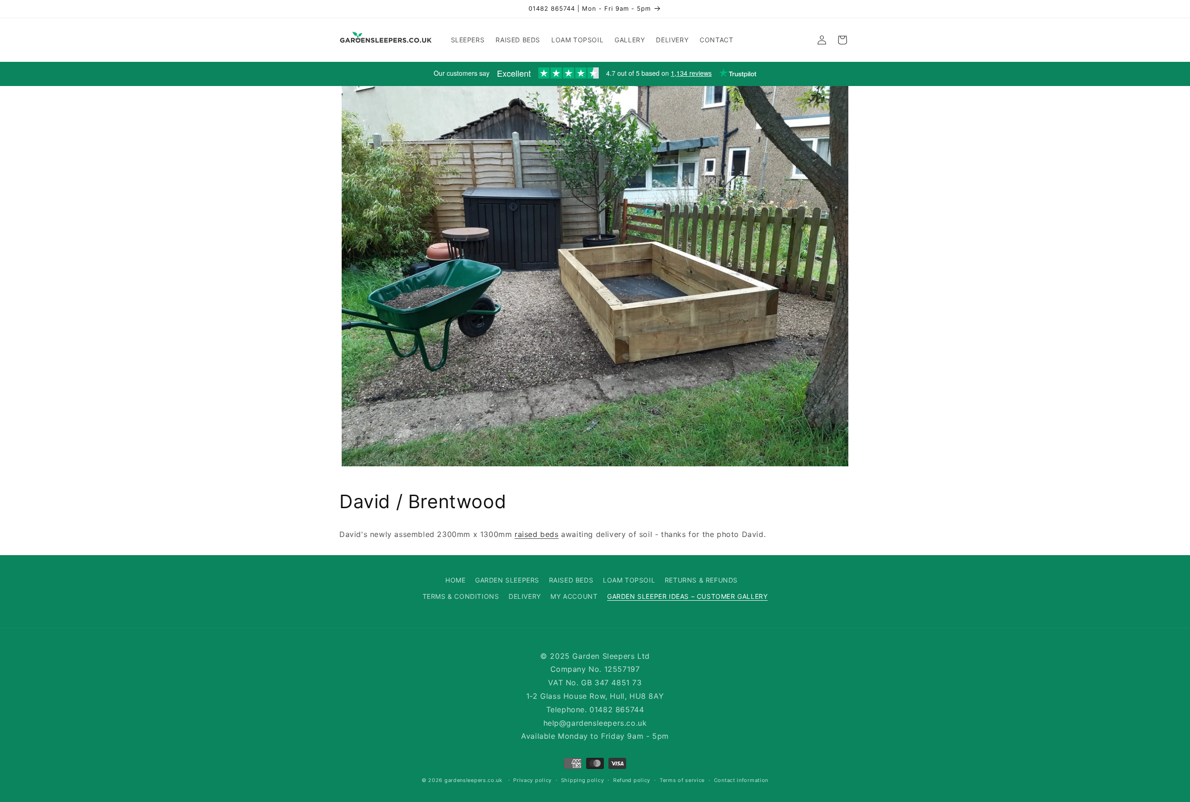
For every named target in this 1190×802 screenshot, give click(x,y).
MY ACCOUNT (573, 596)
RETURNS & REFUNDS (701, 580)
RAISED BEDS (571, 580)
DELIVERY (525, 596)
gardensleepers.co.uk (473, 780)
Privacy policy (532, 780)
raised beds (537, 534)
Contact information (741, 780)
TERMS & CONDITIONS (461, 596)
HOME (455, 580)
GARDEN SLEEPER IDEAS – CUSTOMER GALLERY (687, 596)
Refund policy (631, 780)
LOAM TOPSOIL (629, 580)
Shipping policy (582, 780)
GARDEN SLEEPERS (507, 580)
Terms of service (682, 780)
